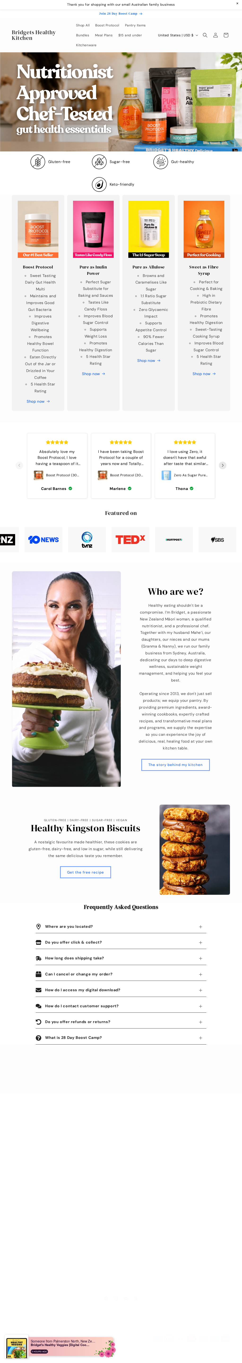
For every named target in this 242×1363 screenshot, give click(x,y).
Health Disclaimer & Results (34, 1242)
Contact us (95, 1134)
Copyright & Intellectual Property (39, 1259)
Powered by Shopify (71, 1357)
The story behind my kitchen (175, 764)
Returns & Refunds (27, 1209)
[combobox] (19, 1351)
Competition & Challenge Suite (37, 1267)
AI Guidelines (23, 1276)
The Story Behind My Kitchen (109, 1151)
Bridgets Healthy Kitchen (40, 1357)
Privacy (18, 1251)
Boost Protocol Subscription (35, 1226)
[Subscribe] (158, 1080)
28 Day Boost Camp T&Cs (33, 1218)
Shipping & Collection (30, 1201)
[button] (205, 35)
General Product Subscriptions (37, 1234)
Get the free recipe (85, 872)
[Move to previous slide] (19, 465)
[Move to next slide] (222, 465)
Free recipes (96, 1143)
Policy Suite (21, 1193)
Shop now (36, 401)
